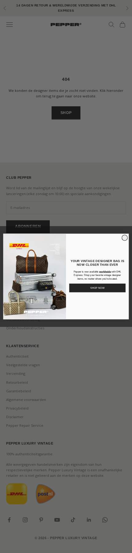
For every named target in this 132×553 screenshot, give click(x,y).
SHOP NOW (97, 288)
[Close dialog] (124, 238)
